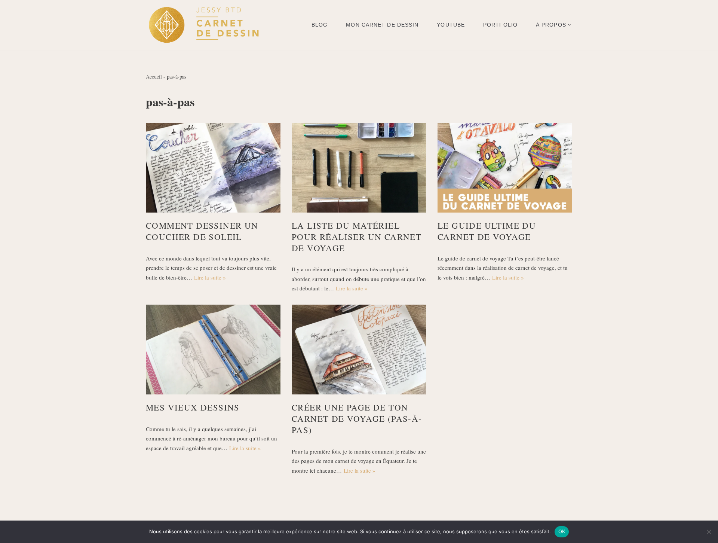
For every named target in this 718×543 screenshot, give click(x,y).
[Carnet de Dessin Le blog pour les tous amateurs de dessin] (203, 25)
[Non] (708, 532)
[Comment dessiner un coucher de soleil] (213, 168)
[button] (569, 25)
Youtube (451, 25)
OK (561, 531)
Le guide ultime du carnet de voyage (487, 231)
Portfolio (500, 25)
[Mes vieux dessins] (213, 349)
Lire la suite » (210, 277)
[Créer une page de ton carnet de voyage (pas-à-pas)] (359, 349)
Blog (320, 25)
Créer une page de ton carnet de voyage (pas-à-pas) (357, 418)
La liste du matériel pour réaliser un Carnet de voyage (356, 236)
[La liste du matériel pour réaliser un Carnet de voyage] (359, 168)
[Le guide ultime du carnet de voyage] (505, 168)
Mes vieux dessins (193, 407)
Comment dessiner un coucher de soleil (202, 231)
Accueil (154, 76)
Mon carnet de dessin (382, 25)
